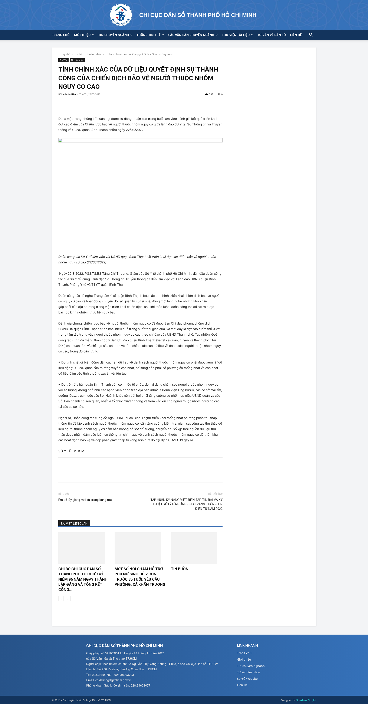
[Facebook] (62, 104)
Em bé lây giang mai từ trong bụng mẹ (85, 500)
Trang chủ (61, 35)
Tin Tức (78, 54)
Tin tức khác (94, 54)
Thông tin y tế (149, 35)
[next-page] (67, 598)
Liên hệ (296, 35)
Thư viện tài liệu (236, 35)
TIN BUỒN (179, 569)
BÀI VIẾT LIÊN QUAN (74, 523)
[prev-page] (61, 598)
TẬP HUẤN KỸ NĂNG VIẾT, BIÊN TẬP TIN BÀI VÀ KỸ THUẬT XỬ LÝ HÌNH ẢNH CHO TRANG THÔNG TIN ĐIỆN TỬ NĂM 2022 (186, 504)
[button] (311, 35)
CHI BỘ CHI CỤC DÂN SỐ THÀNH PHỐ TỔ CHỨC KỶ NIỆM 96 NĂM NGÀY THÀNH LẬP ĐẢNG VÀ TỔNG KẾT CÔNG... (83, 579)
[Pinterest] (82, 104)
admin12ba (69, 94)
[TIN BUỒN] (197, 548)
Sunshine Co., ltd (306, 700)
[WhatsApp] (92, 104)
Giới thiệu (82, 35)
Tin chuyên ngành (113, 35)
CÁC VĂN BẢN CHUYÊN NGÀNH (191, 35)
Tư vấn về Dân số (271, 35)
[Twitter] (72, 104)
